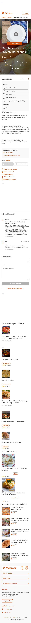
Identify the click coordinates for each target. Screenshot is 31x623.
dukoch (14, 523)
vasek (13, 545)
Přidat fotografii (16, 43)
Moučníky (5, 446)
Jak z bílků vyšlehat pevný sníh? (12, 155)
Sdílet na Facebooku (9, 176)
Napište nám (7, 601)
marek (8, 160)
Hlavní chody (6, 363)
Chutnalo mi (8, 164)
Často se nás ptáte (9, 606)
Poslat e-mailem (8, 174)
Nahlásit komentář (9, 236)
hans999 (14, 534)
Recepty (10, 17)
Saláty (15, 473)
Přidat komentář (16, 283)
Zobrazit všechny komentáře (14, 288)
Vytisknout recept (9, 171)
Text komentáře (6, 265)
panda (13, 512)
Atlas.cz (15, 618)
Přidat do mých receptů (9, 169)
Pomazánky (6, 425)
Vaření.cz (4, 17)
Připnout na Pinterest (10, 179)
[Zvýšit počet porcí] (28, 79)
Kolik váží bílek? (8, 152)
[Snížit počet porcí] (20, 79)
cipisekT (14, 559)
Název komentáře (7, 256)
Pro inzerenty (8, 609)
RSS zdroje (7, 612)
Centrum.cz (7, 618)
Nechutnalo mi (22, 164)
